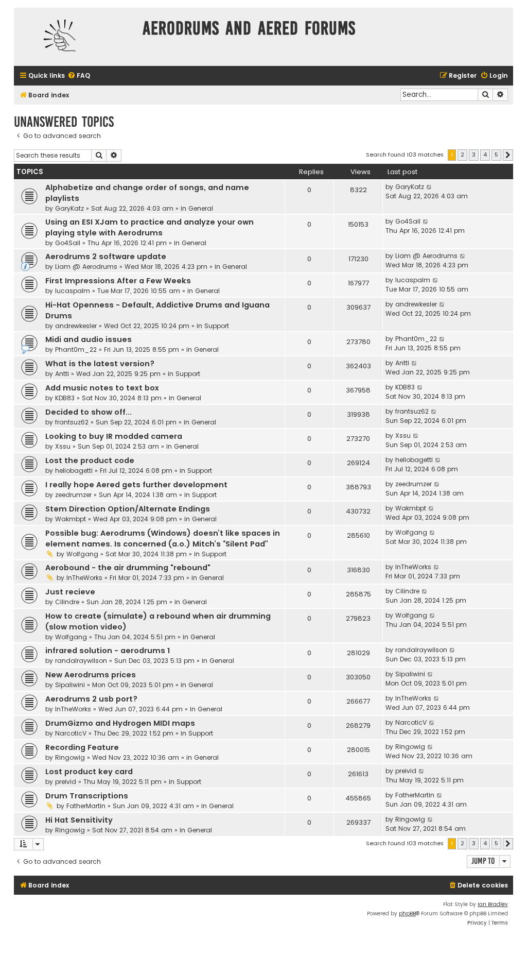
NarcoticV (70, 733)
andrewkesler (76, 325)
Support (216, 325)
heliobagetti (74, 470)
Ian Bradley (493, 904)
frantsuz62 (72, 422)
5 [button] (496, 154)
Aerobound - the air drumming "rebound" (127, 567)
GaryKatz (69, 208)
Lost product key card (89, 771)
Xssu (63, 446)
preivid (65, 781)
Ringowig (70, 757)
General (200, 208)
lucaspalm (72, 290)
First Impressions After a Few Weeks (118, 281)
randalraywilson (81, 660)
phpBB (407, 913)
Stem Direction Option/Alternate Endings (127, 509)
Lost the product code (89, 460)
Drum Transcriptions (86, 796)
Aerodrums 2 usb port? (91, 699)
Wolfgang (82, 554)
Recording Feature (82, 747)
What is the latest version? (99, 363)
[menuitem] (78, 76)
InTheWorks (84, 577)
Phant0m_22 (76, 349)
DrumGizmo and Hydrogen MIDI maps (120, 723)
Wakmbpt (70, 519)
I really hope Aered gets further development (136, 485)
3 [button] (474, 154)
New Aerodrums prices (90, 675)
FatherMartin (86, 805)
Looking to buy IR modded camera (113, 436)
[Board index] (75, 36)
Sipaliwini (70, 684)
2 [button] (462, 154)
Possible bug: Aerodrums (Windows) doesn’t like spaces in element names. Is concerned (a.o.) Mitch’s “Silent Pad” (162, 538)
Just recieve (70, 592)
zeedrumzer (73, 494)
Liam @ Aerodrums (86, 266)
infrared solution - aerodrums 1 (107, 650)
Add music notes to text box (102, 388)
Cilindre (67, 602)
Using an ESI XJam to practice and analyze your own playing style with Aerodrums (149, 227)
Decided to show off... (88, 412)
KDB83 (65, 398)
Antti (62, 373)
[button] (508, 155)
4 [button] (485, 154)
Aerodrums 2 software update (105, 256)
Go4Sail (67, 242)
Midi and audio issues (88, 339)
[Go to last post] (429, 187)
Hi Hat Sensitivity (79, 820)
